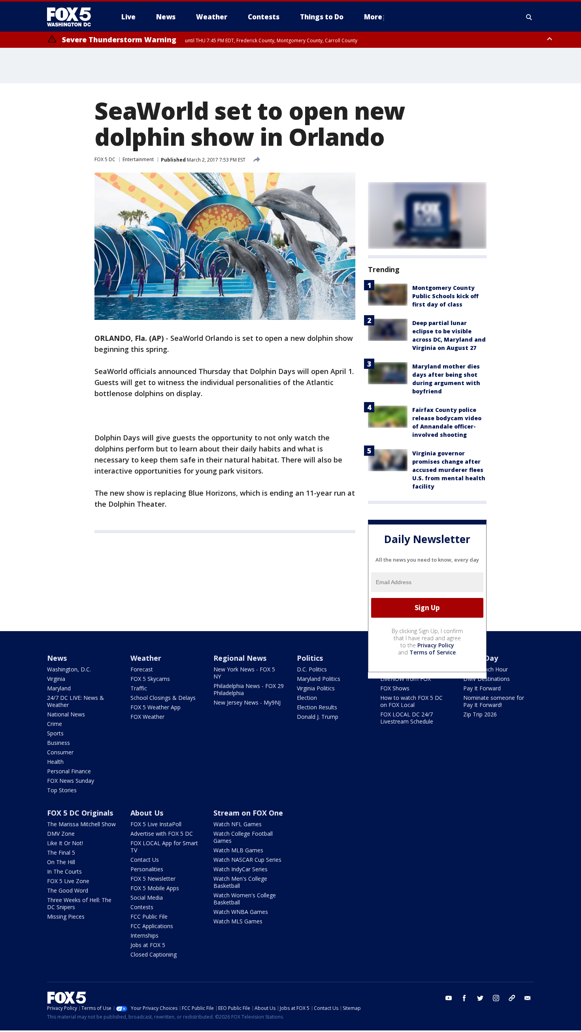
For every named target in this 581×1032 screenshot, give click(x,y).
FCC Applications (151, 926)
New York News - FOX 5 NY (244, 672)
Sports (55, 733)
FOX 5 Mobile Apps (154, 888)
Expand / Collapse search (529, 17)
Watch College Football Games (243, 837)
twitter (480, 998)
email (527, 998)
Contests (141, 907)
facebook (464, 998)
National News (66, 714)
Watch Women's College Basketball (244, 898)
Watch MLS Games (237, 921)
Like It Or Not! (65, 843)
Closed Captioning (153, 954)
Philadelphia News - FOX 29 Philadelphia (248, 689)
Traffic (138, 688)
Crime (54, 723)
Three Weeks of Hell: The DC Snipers (79, 903)
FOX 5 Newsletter (152, 878)
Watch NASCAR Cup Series (247, 859)
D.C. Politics (312, 669)
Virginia (56, 678)
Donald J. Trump (317, 716)
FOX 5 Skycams (150, 678)
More (373, 16)
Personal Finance (69, 771)
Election (307, 697)
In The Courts (64, 871)
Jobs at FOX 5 (147, 945)
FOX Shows (394, 688)
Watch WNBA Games (240, 911)
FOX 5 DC (104, 159)
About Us (146, 813)
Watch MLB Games (238, 850)
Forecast (141, 669)
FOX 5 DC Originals (80, 813)
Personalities (146, 869)
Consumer (60, 752)
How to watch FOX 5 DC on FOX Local (411, 701)
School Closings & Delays (163, 697)
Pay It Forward (482, 688)
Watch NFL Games (237, 824)
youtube (448, 998)
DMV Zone (61, 833)
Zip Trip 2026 (480, 714)
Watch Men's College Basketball (240, 882)
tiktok (512, 998)
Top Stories (62, 790)
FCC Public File (149, 916)
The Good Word (67, 890)
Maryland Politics (318, 678)
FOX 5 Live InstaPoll (155, 824)
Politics (310, 658)
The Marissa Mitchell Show (81, 824)
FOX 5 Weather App (155, 707)
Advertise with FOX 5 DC (161, 833)
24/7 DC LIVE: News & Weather (75, 701)
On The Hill (61, 862)
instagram (496, 998)
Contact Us (144, 859)
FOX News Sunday (70, 780)
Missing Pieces (66, 916)
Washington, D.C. (69, 669)
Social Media (146, 897)
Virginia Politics (316, 688)
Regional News (239, 658)
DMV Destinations (486, 678)
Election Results (317, 707)
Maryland (59, 688)
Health (55, 761)
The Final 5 (61, 852)
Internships (144, 935)
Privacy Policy (435, 645)
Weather (145, 658)
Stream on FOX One (248, 813)
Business (58, 742)
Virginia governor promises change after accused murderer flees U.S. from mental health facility (448, 469)
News (57, 658)
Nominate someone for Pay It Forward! (493, 701)
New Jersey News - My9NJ (247, 702)
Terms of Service (432, 652)
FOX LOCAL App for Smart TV (164, 846)
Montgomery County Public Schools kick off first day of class (445, 296)
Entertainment (138, 159)
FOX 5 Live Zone (68, 881)
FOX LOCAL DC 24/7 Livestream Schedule (406, 718)
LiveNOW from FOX (405, 678)
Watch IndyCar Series (240, 869)
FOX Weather (147, 716)
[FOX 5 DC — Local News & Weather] (73, 17)
